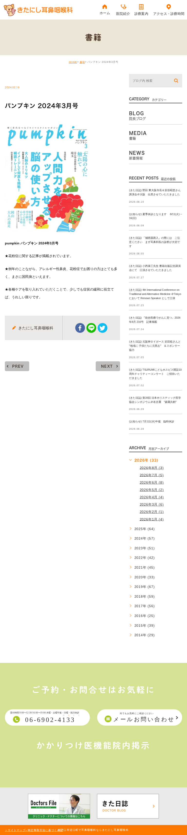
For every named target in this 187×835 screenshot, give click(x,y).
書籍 (82, 62)
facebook (80, 328)
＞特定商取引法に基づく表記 (44, 830)
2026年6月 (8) (152, 482)
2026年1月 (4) (152, 519)
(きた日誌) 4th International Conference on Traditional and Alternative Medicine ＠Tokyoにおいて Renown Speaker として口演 (155, 294)
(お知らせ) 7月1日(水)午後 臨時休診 (151, 421)
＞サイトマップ (15, 830)
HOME (73, 62)
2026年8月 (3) (152, 468)
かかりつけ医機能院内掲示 (93, 745)
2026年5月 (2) (152, 490)
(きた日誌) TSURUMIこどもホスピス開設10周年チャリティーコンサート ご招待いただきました (155, 373)
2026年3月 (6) (152, 504)
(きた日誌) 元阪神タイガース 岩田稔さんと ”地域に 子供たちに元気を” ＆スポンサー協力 (155, 346)
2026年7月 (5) (152, 475)
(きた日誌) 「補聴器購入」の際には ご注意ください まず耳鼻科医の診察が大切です (154, 242)
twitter (102, 328)
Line (91, 328)
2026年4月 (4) (152, 497)
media (17, 77)
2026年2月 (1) (152, 512)
